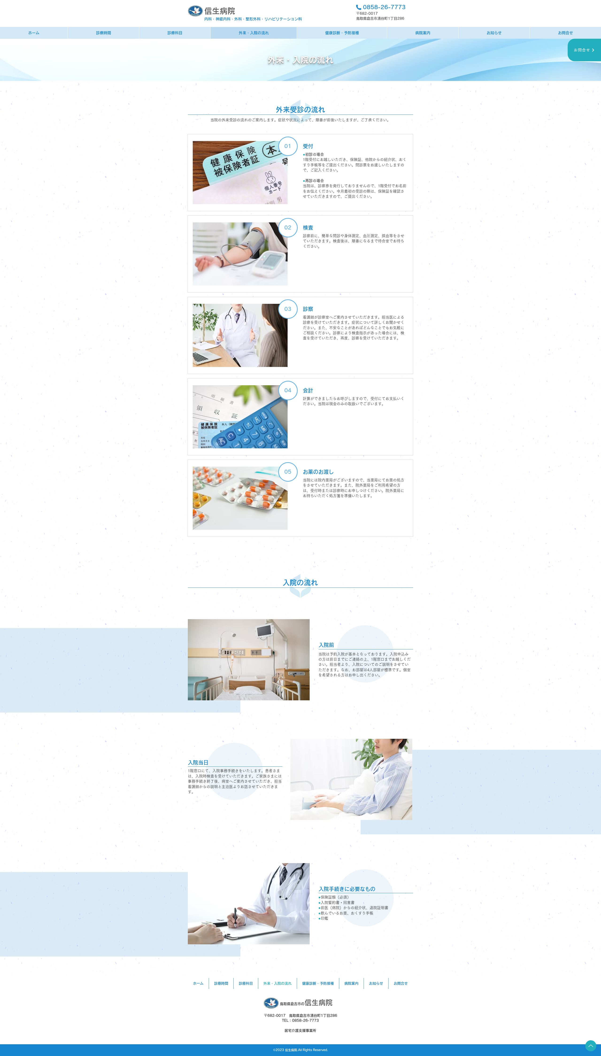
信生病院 (219, 11)
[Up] (590, 1045)
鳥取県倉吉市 (290, 1004)
